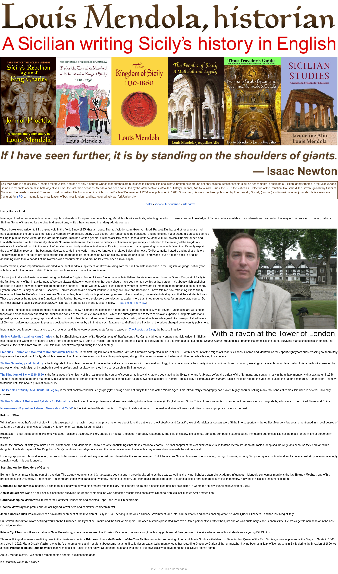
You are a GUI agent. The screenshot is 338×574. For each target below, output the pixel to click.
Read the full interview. (131, 302)
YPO (20, 196)
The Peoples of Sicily (142, 329)
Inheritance (172, 204)
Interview (189, 204)
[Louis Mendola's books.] (169, 144)
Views (159, 204)
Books (147, 204)
